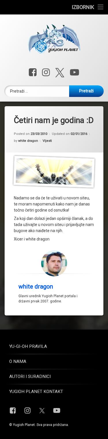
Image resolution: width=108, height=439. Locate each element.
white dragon (28, 141)
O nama (17, 361)
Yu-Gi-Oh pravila (28, 346)
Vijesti (47, 141)
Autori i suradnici (30, 376)
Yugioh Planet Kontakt (36, 391)
